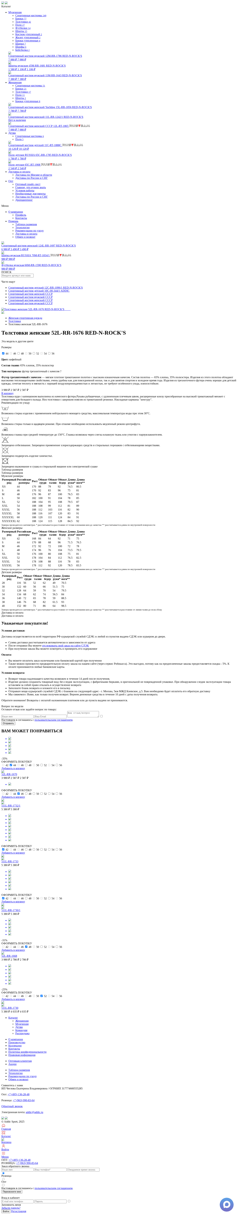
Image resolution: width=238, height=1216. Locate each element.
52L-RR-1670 (9, 774)
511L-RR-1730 (9, 1007)
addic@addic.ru (34, 1112)
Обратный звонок (12, 1106)
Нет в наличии (45, 118)
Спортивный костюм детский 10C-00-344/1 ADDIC (39, 290)
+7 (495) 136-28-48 (18, 1094)
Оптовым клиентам (20, 1060)
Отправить (8, 723)
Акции (12, 1064)
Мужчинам (22, 1023)
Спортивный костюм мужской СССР (30, 297)
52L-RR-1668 (9, 955)
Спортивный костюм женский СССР (30, 293)
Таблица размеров (26, 224)
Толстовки (14, 321)
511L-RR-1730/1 (10, 910)
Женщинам (22, 1020)
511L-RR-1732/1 (10, 805)
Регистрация (18, 1211)
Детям (19, 1027)
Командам (21, 1030)
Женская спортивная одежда (25, 317)
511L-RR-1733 (9, 861)
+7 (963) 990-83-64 (23, 1100)
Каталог (13, 1017)
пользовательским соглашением (53, 719)
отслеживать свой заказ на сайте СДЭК (65, 645)
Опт (10, 181)
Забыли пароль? (10, 1207)
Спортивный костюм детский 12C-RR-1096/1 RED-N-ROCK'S (45, 287)
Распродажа (22, 1033)
